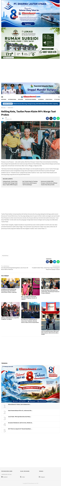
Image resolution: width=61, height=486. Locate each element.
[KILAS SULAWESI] (30, 96)
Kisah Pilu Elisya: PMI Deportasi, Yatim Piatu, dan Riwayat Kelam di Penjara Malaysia (50, 291)
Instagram (43, 477)
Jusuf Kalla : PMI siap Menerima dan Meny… (19, 416)
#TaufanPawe (5, 255)
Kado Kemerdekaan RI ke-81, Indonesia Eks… (20, 410)
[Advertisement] (30, 71)
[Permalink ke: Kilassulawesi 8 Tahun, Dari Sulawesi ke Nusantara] (30, 384)
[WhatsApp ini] (58, 118)
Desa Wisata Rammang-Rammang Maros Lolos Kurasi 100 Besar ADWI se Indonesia (14, 267)
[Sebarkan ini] (47, 118)
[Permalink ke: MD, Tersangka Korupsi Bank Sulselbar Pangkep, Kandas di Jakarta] (30, 286)
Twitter (23, 477)
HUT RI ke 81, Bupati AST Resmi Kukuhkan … (20, 429)
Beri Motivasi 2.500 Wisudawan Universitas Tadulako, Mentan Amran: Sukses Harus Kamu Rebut (30, 321)
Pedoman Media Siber (6, 471)
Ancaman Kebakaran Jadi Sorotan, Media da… (20, 422)
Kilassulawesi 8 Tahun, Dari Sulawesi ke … (19, 404)
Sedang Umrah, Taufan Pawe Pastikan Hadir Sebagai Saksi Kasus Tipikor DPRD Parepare (10, 183)
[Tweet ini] (51, 118)
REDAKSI (41, 471)
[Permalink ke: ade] (2, 118)
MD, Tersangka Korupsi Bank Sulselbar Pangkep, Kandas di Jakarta (29, 298)
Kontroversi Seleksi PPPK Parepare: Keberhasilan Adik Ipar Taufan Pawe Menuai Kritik (49, 183)
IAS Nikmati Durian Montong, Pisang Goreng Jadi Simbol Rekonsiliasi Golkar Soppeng (8, 291)
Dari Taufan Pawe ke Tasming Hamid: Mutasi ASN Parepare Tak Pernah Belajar (29, 183)
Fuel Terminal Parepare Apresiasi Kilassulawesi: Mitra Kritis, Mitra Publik (50, 333)
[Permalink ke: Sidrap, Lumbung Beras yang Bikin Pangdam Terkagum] (10, 309)
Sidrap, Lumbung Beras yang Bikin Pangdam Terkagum (10, 318)
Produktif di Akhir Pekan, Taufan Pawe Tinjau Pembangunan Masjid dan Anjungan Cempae (46, 267)
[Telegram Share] (54, 118)
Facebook (5, 477)
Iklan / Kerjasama (24, 471)
